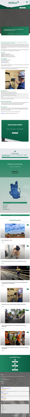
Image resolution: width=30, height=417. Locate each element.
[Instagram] (1, 383)
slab (3, 102)
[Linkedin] (3, 383)
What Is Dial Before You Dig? (7, 240)
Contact (2, 412)
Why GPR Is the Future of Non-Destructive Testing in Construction (14, 304)
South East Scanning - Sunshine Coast (5, 388)
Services (2, 406)
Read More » (3, 263)
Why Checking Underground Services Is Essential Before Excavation (14, 261)
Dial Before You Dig (3, 409)
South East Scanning (3, 397)
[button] (27, 2)
